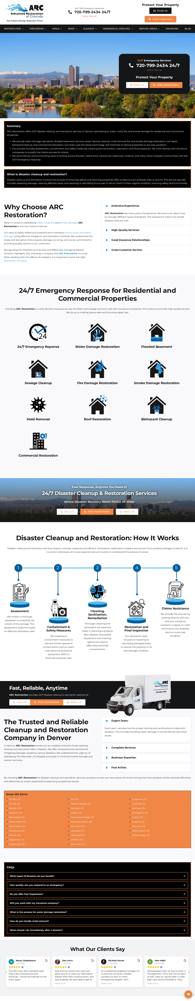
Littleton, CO (77, 839)
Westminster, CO (140, 830)
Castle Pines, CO (17, 821)
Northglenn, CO (140, 812)
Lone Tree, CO (78, 844)
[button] (146, 206)
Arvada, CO (14, 799)
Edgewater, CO (16, 839)
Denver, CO (15, 835)
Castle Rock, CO (17, 826)
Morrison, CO (138, 808)
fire (52, 222)
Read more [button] (14, 983)
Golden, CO (76, 812)
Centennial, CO (16, 830)
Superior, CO (138, 821)
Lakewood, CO (78, 835)
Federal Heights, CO (81, 803)
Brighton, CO (15, 812)
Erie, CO (75, 799)
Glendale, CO (77, 808)
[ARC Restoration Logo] (24, 3)
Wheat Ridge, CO (141, 835)
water (40, 222)
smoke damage (68, 222)
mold (47, 222)
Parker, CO (137, 817)
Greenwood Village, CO (82, 817)
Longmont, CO (139, 799)
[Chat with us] (188, 994)
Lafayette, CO (77, 830)
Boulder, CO (15, 808)
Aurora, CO (14, 803)
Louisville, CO (138, 803)
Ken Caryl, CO (77, 826)
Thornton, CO (138, 826)
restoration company (15, 261)
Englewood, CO (17, 844)
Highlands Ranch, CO (81, 821)
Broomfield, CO (17, 817)
